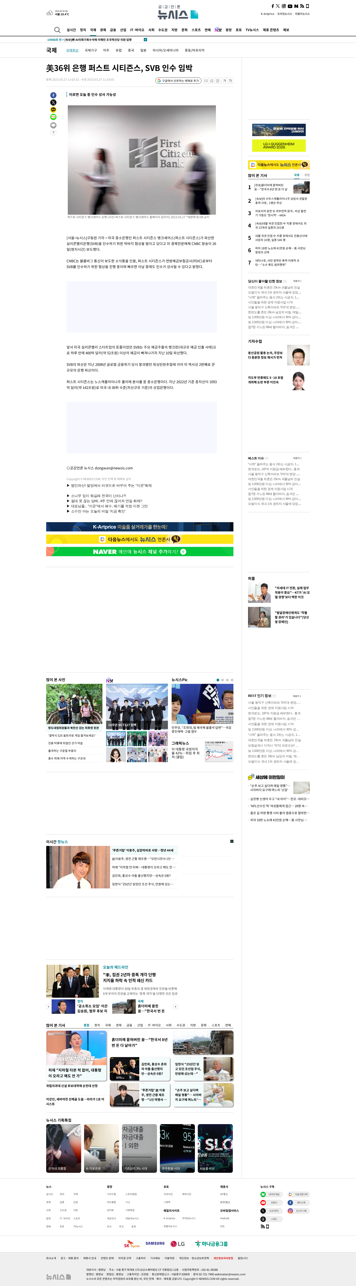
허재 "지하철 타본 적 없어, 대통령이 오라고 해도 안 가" (74, 1073)
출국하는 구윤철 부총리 (62, 751)
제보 (286, 29)
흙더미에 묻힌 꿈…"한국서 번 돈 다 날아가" (151, 1010)
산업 (123, 29)
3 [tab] (227, 680)
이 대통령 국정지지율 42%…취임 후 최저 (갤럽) (186, 753)
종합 (86, 1025)
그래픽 (167, 1202)
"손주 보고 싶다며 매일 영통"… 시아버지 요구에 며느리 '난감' (188, 1095)
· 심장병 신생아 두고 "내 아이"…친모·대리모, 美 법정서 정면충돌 (279, 799)
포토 (239, 29)
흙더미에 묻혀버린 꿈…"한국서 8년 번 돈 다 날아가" (140, 1042)
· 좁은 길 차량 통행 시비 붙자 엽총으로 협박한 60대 (279, 813)
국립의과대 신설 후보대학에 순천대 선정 (72, 1085)
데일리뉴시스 (132, 1218)
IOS (222, 1226)
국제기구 (91, 50)
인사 (109, 1226)
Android (224, 1218)
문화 (185, 29)
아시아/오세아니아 (166, 50)
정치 (83, 29)
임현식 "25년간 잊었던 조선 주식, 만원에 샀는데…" (144, 884)
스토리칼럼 (131, 1194)
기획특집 (130, 1210)
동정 (133, 1226)
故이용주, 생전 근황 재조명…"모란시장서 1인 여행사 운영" (144, 858)
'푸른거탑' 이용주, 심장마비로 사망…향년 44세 (142, 850)
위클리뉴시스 (302, 14)
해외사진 (186, 1194)
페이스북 (301, 1202)
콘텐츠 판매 (107, 1258)
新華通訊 (225, 1202)
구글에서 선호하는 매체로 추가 (180, 81)
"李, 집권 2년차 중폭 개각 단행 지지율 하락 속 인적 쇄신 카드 (129, 977)
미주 (106, 50)
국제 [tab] (296, 175)
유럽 (119, 50)
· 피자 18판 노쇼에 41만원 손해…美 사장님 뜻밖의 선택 (279, 820)
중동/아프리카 (195, 50)
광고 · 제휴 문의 (70, 1258)
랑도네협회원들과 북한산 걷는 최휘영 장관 (73, 728)
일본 (143, 50)
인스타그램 (301, 1211)
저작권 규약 (124, 1258)
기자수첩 (255, 341)
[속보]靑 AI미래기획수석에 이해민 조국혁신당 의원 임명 (89, 40)
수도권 (162, 29)
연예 (208, 29)
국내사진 (168, 1194)
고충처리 (141, 1258)
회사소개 (51, 1258)
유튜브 (274, 1202)
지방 (174, 29)
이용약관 (169, 1258)
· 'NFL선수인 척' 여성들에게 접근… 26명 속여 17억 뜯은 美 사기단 (279, 806)
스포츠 (196, 29)
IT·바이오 (137, 29)
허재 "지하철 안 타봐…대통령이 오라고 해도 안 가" (144, 867)
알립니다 (243, 1258)
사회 (151, 29)
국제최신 (72, 50)
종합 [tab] (307, 175)
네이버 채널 (274, 1194)
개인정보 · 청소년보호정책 (194, 1258)
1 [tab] (218, 680)
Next (175, 1006)
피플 (251, 578)
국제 (93, 29)
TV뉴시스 (252, 29)
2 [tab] (222, 680)
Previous (48, 1006)
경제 (103, 29)
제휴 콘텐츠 (271, 29)
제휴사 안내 (89, 1258)
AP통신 (224, 1194)
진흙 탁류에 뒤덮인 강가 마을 (65, 743)
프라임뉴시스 (284, 14)
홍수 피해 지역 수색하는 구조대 (66, 758)
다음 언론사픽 (301, 1194)
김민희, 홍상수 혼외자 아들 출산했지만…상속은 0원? (154, 1069)
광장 (229, 29)
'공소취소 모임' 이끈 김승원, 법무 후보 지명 (92, 1010)
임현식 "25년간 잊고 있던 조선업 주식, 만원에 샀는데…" (188, 1069)
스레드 (274, 1219)
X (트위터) (274, 1211)
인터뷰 (110, 1210)
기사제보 (155, 1258)
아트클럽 (111, 1202)
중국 (131, 50)
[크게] (230, 81)
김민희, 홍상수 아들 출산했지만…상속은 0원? (141, 875)
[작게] (224, 81)
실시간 (71, 29)
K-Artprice (267, 14)
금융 (113, 29)
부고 (121, 1226)
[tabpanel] (202, 710)
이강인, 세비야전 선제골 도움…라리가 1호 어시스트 (75, 1101)
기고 (127, 1202)
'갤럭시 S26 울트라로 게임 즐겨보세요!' (72, 735)
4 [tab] (232, 680)
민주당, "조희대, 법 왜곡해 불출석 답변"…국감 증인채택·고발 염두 (201, 730)
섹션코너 (111, 1218)
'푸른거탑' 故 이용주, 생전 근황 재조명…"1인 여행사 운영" (154, 1095)
